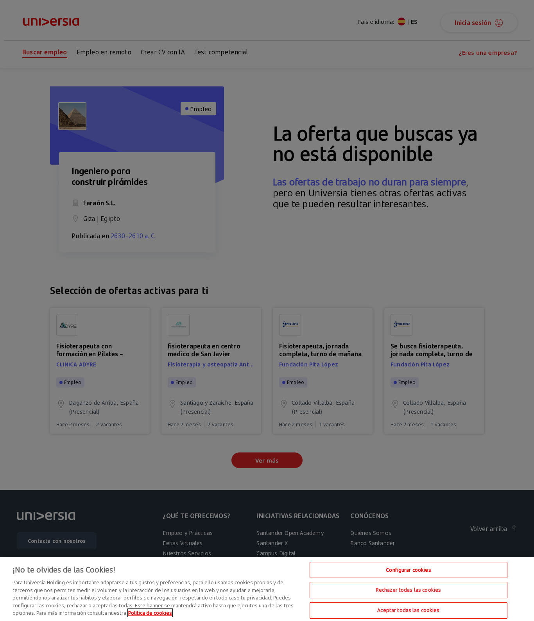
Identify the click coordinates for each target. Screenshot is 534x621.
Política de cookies (150, 612)
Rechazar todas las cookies (408, 589)
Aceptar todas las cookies (408, 610)
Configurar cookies (408, 569)
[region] (267, 589)
